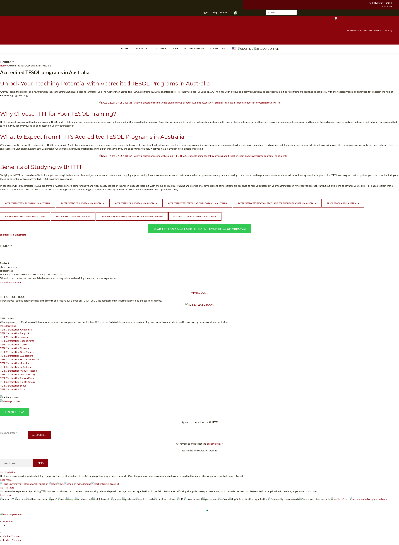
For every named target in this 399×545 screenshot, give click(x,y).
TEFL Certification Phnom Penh (17, 378)
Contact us (217, 48)
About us (8, 521)
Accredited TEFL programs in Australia (83, 203)
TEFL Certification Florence (14, 348)
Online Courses (380, 3)
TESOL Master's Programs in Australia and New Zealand (132, 216)
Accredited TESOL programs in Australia (27, 203)
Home (124, 48)
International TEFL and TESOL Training (369, 30)
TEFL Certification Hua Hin (14, 363)
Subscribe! (39, 434)
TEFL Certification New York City (17, 374)
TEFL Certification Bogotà (14, 336)
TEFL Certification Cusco (13, 344)
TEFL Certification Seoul (13, 385)
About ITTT (142, 48)
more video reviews (10, 281)
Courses (160, 48)
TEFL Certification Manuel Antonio (19, 370)
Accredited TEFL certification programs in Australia (197, 203)
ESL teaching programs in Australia (25, 216)
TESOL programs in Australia (343, 203)
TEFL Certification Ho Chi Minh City (19, 359)
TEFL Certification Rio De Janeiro (18, 381)
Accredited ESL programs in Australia (136, 203)
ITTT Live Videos (199, 293)
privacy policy (214, 443)
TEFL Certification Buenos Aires (17, 340)
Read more (6, 479)
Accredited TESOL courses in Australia (194, 216)
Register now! (14, 412)
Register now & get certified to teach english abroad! (199, 228)
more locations (8, 325)
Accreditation (194, 48)
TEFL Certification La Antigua (15, 366)
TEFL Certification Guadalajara (16, 355)
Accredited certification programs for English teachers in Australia (277, 203)
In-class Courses (12, 539)
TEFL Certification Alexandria (16, 329)
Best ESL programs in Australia (73, 216)
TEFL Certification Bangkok (14, 333)
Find (41, 463)
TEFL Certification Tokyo (13, 389)
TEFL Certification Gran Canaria (17, 351)
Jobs (175, 48)
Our (8, 472)
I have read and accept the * (200, 443)
